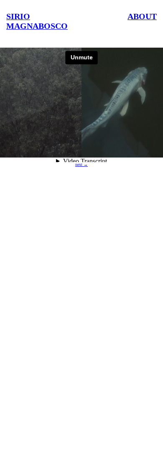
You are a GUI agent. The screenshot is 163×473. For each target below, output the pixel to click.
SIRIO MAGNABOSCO (37, 21)
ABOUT (142, 16)
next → (81, 164)
